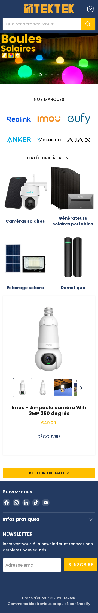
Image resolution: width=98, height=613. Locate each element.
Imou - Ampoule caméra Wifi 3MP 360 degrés (49, 410)
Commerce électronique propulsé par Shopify (49, 603)
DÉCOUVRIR (49, 436)
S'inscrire (80, 564)
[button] (22, 387)
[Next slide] (81, 388)
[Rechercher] (88, 24)
